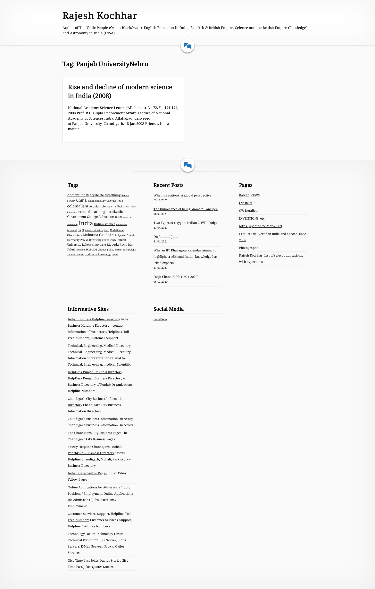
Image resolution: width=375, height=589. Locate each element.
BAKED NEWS (249, 195)
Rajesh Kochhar (100, 15)
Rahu (103, 244)
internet (72, 230)
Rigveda (113, 244)
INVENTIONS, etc (252, 218)
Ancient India (78, 195)
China (81, 200)
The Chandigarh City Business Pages (94, 433)
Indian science (104, 224)
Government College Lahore (88, 216)
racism (95, 244)
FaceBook (160, 319)
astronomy (112, 195)
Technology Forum (81, 534)
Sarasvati (80, 249)
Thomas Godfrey (75, 254)
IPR (79, 230)
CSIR (113, 206)
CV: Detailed (248, 210)
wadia (115, 254)
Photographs (248, 248)
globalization (114, 211)
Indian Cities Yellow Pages (87, 473)
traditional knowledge (98, 254)
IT (83, 230)
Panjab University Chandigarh (98, 240)
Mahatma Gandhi (97, 234)
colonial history (97, 200)
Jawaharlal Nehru (94, 230)
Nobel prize (119, 235)
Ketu (106, 230)
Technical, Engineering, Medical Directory (99, 345)
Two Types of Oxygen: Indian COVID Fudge (186, 223)
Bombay (71, 200)
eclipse (82, 212)
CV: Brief (245, 203)
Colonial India (114, 200)
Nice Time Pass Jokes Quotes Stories (94, 560)
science (91, 249)
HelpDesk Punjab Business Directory (95, 372)
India (86, 223)
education (95, 211)
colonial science (99, 206)
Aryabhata (97, 195)
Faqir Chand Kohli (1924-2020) (176, 277)
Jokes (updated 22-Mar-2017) (260, 226)
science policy (106, 249)
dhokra (121, 206)
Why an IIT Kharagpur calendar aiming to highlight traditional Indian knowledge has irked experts (185, 256)
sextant (118, 249)
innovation (121, 224)
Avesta (125, 195)
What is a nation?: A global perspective (183, 195)
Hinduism (116, 217)
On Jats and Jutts (166, 236)
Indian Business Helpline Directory (94, 319)
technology (129, 249)
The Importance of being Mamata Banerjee (186, 209)
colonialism (77, 206)
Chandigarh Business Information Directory (100, 419)
